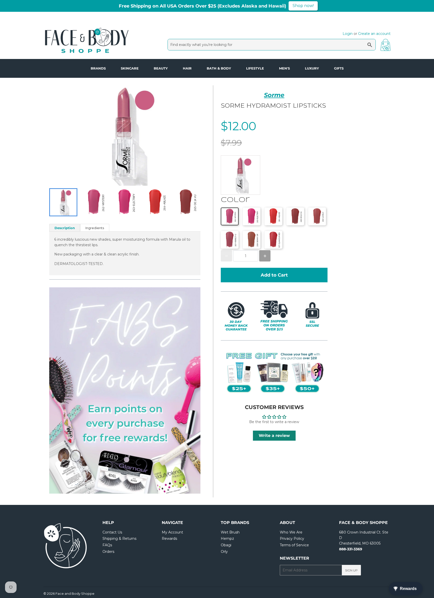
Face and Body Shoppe (75, 593)
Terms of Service (294, 545)
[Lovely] (317, 216)
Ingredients (94, 228)
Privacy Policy (292, 538)
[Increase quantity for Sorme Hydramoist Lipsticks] (264, 255)
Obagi (226, 545)
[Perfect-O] (230, 240)
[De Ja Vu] (295, 216)
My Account (172, 532)
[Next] (185, 390)
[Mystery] (230, 216)
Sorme (274, 95)
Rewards (169, 538)
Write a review (274, 435)
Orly (224, 551)
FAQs (107, 545)
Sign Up (351, 570)
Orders (108, 551)
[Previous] (64, 390)
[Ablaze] (273, 216)
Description (65, 228)
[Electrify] (251, 216)
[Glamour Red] (273, 240)
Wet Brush (230, 532)
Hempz (227, 538)
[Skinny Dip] (251, 240)
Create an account (374, 33)
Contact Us (112, 532)
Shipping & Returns (119, 538)
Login (348, 33)
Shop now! (303, 5)
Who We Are (291, 532)
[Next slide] (193, 202)
